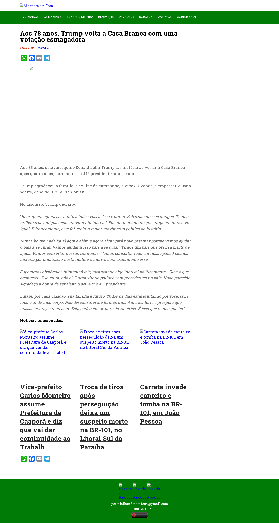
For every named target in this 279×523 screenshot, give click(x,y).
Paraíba (146, 17)
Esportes (126, 17)
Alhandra (52, 17)
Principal (30, 17)
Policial (165, 17)
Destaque (106, 17)
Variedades (186, 17)
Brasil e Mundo (79, 17)
